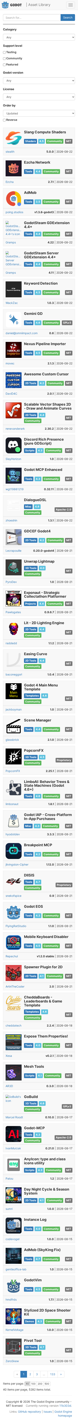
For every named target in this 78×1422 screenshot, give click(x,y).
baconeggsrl (14, 674)
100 (33, 1383)
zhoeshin (11, 520)
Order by (9, 105)
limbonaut (12, 804)
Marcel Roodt (14, 1117)
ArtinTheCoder (15, 986)
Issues (48, 1411)
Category (10, 29)
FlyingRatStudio (16, 926)
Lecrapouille (13, 550)
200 (40, 1383)
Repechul (12, 956)
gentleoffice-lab (16, 1269)
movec (10, 363)
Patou (9, 1178)
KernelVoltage (14, 1329)
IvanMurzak (13, 1148)
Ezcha (10, 181)
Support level (12, 46)
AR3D (9, 1086)
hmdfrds (11, 1299)
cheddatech (13, 1025)
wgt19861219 (15, 489)
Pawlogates (13, 612)
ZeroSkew (12, 1361)
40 (27, 1383)
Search (67, 17)
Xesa (9, 1055)
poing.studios (14, 212)
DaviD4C (11, 393)
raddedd (11, 643)
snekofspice (13, 895)
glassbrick (12, 739)
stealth (10, 151)
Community (14, 58)
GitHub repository (29, 1411)
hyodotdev (13, 834)
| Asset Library (38, 5)
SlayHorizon (13, 459)
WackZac (12, 303)
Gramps (11, 242)
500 (47, 1383)
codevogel (12, 1239)
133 (52, 1374)
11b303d (65, 1405)
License (8, 89)
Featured (12, 64)
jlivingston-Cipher (17, 864)
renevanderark (15, 428)
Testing (11, 52)
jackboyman (14, 709)
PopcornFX (13, 771)
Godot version (13, 72)
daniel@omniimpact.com (22, 333)
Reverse (11, 119)
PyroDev (11, 582)
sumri (9, 1208)
